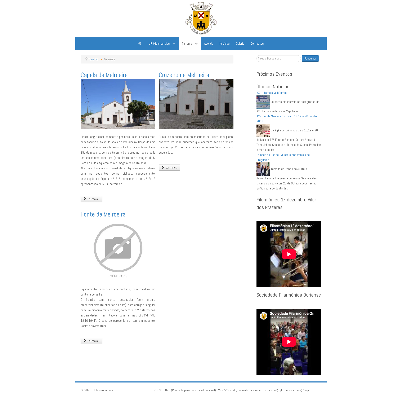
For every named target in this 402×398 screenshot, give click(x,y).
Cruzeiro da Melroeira (184, 75)
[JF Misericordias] (201, 18)
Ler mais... (93, 199)
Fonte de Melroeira (103, 214)
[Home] (140, 43)
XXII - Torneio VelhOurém (271, 93)
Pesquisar (310, 58)
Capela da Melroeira (104, 75)
